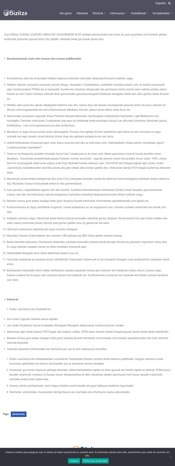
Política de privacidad (95, 460)
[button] (104, 13)
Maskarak (18, 414)
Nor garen (66, 13)
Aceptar (74, 460)
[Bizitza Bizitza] (16, 13)
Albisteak (82, 13)
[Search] (169, 3)
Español (161, 3)
